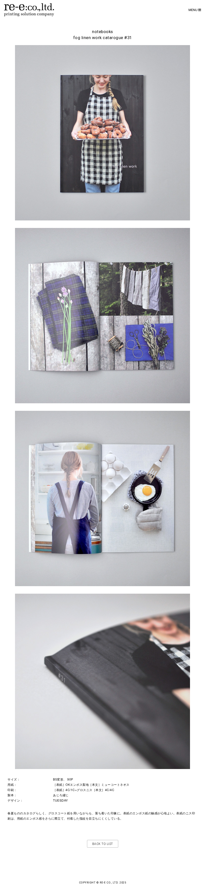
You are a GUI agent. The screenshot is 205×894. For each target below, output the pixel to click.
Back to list (102, 844)
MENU (193, 10)
